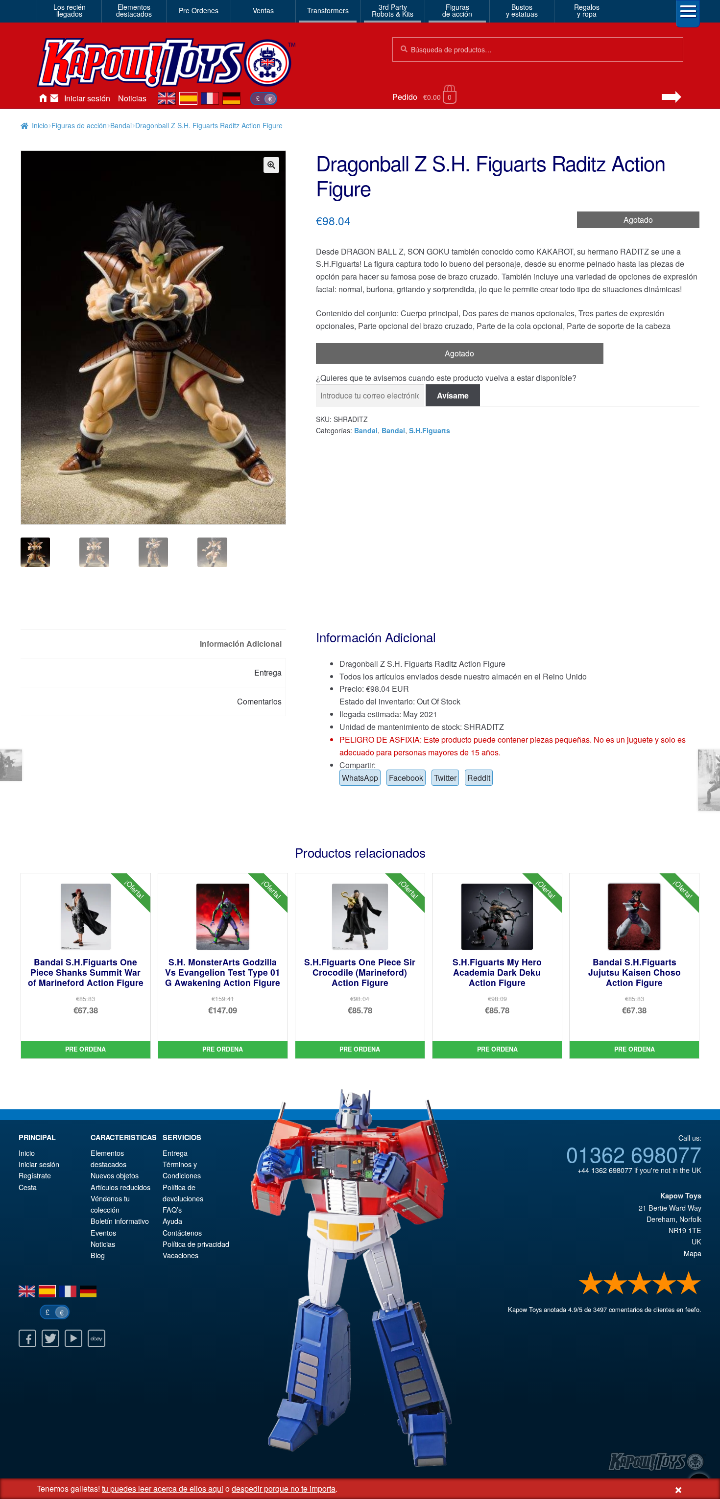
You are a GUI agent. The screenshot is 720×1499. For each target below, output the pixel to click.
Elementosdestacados (134, 10)
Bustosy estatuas (522, 10)
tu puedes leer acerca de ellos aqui (162, 1488)
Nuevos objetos (115, 1175)
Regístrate (35, 1175)
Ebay (96, 1338)
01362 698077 (633, 1153)
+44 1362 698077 (604, 1170)
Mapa (692, 1253)
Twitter (445, 777)
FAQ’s (172, 1209)
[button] (271, 165)
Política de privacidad (196, 1244)
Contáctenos (54, 98)
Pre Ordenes (198, 10)
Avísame (453, 395)
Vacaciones (180, 1255)
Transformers (328, 10)
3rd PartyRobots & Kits (392, 10)
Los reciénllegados (69, 10)
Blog (98, 1255)
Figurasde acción (457, 10)
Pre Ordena (85, 1049)
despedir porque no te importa (284, 1488)
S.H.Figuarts (429, 430)
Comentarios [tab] (259, 701)
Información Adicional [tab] (241, 643)
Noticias (132, 98)
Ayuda (172, 1221)
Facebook (406, 777)
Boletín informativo (120, 1221)
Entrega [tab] (268, 672)
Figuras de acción (79, 125)
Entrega (175, 1153)
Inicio (42, 98)
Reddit (478, 777)
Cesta (28, 1187)
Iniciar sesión (87, 98)
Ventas (263, 10)
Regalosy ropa (587, 10)
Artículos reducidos (120, 1187)
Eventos (103, 1232)
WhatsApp (360, 777)
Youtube (73, 1338)
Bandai (121, 125)
